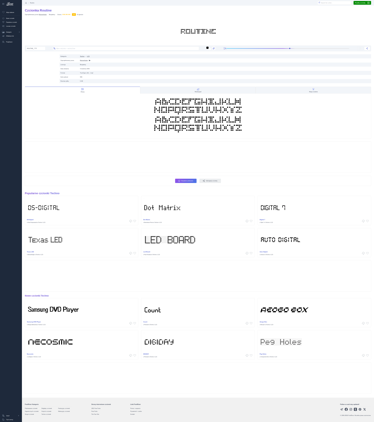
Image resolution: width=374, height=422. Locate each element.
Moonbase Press (148, 222)
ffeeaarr (263, 324)
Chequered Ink (264, 356)
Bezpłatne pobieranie (187, 181)
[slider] (287, 48)
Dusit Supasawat (32, 222)
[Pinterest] (360, 410)
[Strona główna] (26, 3)
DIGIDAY (146, 354)
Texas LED (30, 252)
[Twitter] (364, 410)
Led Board (146, 252)
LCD (88, 56)
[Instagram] (350, 410)
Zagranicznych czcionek (32, 411)
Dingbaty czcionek (46, 408)
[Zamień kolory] (213, 48)
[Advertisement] (41, 68)
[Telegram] (341, 410)
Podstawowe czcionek (31, 408)
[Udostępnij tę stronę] (367, 48)
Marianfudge (43, 14)
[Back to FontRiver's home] (9, 4)
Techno (82, 56)
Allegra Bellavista (32, 324)
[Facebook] (346, 410)
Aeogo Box (263, 322)
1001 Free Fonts (96, 408)
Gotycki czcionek (46, 411)
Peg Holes (263, 354)
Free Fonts (94, 411)
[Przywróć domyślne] (360, 48)
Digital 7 (262, 219)
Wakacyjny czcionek (64, 411)
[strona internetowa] (89, 60)
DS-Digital (30, 219)
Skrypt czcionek (29, 414)
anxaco (262, 254)
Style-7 (262, 222)
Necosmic (30, 354)
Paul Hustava (147, 254)
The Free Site (95, 414)
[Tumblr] (355, 410)
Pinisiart (146, 324)
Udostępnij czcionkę (211, 181)
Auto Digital (264, 252)
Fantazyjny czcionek (64, 408)
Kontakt (132, 414)
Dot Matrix (146, 219)
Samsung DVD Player (34, 322)
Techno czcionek (46, 414)
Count (145, 322)
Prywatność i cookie (136, 411)
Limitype (30, 356)
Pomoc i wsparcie (135, 408)
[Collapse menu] (3, 4)
